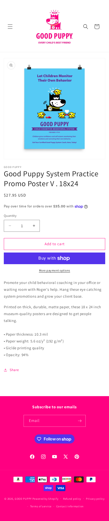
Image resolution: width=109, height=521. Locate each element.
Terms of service (40, 506)
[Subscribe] (79, 421)
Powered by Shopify (45, 498)
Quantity (10, 216)
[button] (10, 26)
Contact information (70, 506)
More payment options (54, 270)
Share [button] (14, 370)
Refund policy (72, 498)
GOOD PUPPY (23, 498)
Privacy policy (95, 498)
